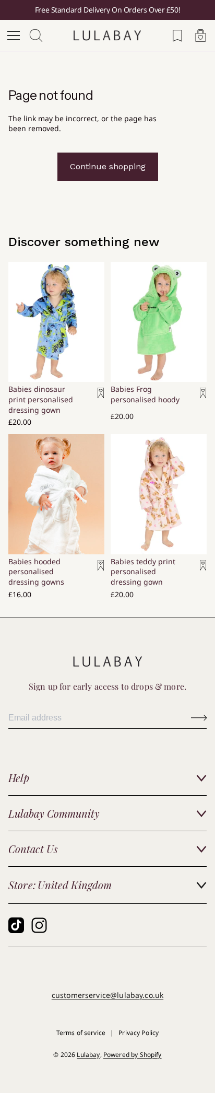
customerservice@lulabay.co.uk (107, 995)
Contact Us (33, 849)
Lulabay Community (54, 813)
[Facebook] (16, 925)
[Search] (36, 35)
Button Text (198, 717)
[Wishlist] (177, 35)
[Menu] (13, 35)
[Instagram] (39, 925)
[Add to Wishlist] (91, 400)
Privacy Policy (138, 1032)
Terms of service (80, 1032)
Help (18, 778)
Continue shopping (108, 166)
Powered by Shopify (132, 1054)
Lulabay (88, 1054)
